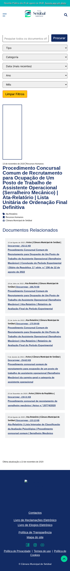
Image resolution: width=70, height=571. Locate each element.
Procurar (59, 38)
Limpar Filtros (14, 94)
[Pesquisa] (65, 15)
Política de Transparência (35, 532)
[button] (5, 15)
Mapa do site (35, 537)
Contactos (35, 512)
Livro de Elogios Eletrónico (35, 525)
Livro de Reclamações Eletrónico (35, 520)
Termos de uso (42, 551)
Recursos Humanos (35, 164)
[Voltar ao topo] (64, 558)
